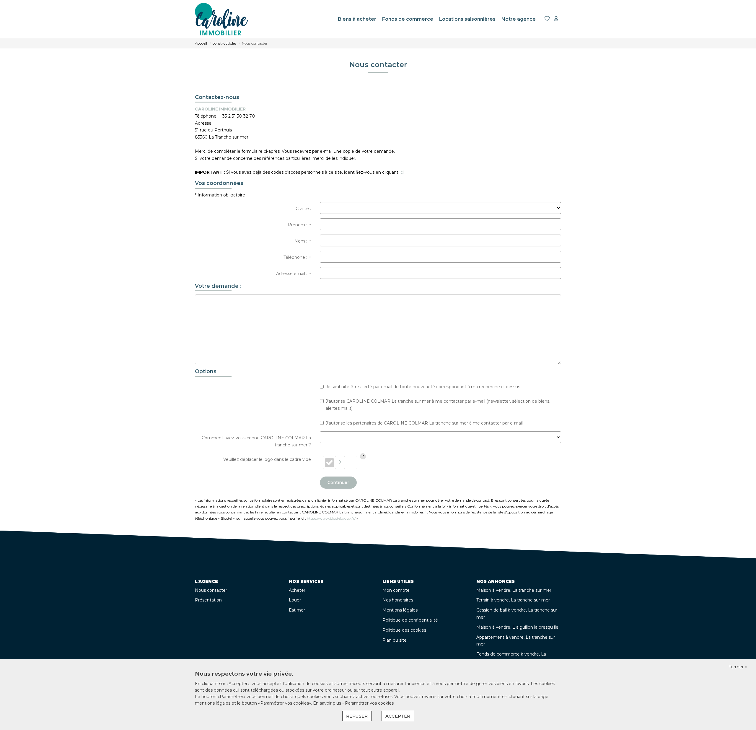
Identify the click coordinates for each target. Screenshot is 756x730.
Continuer (338, 482)
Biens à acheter (357, 19)
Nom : (302, 241)
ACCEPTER (397, 716)
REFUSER (357, 716)
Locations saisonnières (467, 19)
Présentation (208, 600)
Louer (295, 600)
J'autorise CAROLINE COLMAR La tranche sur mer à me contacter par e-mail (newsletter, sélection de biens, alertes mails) (438, 405)
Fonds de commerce (407, 19)
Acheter (297, 590)
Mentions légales (400, 610)
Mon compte (396, 590)
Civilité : (303, 208)
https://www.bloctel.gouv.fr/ (331, 518)
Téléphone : (297, 257)
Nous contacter (211, 590)
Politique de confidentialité (410, 620)
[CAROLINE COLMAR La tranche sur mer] (221, 19)
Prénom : (299, 224)
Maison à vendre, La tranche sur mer (513, 590)
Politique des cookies (404, 630)
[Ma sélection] (547, 19)
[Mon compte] (556, 19)
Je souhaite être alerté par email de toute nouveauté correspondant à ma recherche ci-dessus (423, 386)
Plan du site (394, 640)
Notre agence (518, 19)
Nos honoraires (397, 600)
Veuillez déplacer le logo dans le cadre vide (267, 459)
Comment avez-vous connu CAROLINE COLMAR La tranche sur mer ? (256, 441)
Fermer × (737, 666)
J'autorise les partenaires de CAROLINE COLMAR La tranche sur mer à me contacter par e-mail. (425, 423)
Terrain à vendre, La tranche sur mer (513, 600)
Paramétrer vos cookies (369, 703)
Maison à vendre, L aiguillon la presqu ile (517, 627)
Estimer (297, 610)
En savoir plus (327, 703)
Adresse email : (293, 273)
